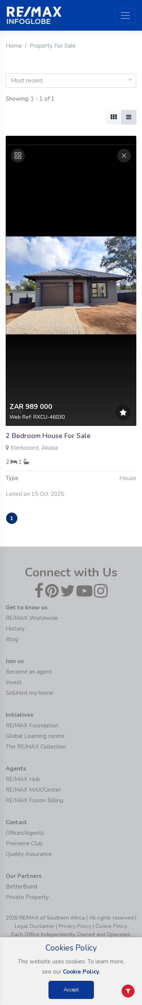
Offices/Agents (25, 833)
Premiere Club (24, 843)
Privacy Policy (75, 926)
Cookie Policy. (81, 971)
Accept (71, 989)
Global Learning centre (35, 736)
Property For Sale (53, 46)
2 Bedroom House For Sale (48, 435)
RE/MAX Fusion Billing (34, 800)
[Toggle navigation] (125, 15)
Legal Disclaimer (35, 926)
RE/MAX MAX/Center (33, 790)
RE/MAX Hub (23, 779)
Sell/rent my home (29, 693)
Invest (14, 682)
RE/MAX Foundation (32, 725)
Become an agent (29, 672)
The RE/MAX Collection (36, 746)
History (15, 628)
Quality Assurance (29, 854)
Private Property (27, 897)
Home (14, 46)
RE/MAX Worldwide (32, 618)
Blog (12, 639)
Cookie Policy (111, 926)
